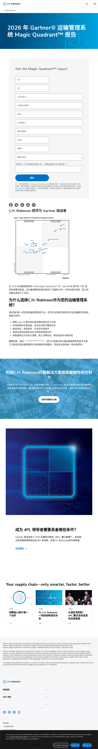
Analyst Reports (10, 10)
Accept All (75, 745)
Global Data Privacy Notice (19, 737)
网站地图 (6, 723)
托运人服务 (7, 697)
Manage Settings (60, 745)
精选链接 (6, 689)
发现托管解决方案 (49, 399)
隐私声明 (19, 191)
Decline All (87, 745)
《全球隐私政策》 (8, 726)
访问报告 (19, 548)
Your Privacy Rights (9, 730)
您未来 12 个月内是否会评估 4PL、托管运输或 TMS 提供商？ (40, 164)
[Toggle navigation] (94, 4)
